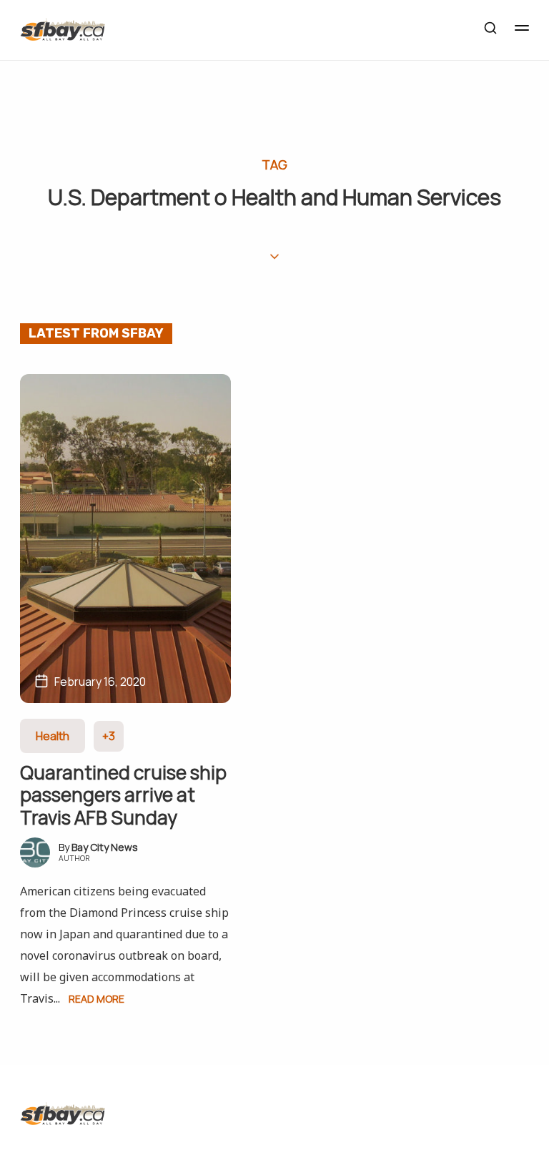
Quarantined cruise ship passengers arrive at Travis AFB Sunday (123, 795)
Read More (96, 999)
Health (52, 736)
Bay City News (104, 847)
